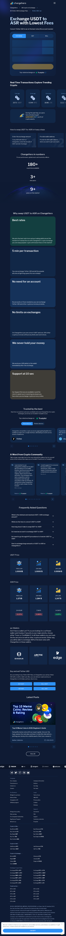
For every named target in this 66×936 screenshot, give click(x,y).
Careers (12, 788)
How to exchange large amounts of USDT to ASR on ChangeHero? (28, 544)
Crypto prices (14, 886)
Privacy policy (37, 800)
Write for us (13, 821)
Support (35, 816)
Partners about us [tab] (38, 423)
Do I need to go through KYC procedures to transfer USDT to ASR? (31, 538)
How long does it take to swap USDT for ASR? (27, 527)
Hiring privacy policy (15, 811)
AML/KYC (36, 797)
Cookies (35, 802)
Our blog (36, 786)
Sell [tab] (46, 36)
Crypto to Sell (14, 843)
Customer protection (39, 819)
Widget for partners (15, 795)
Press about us (13, 783)
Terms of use (37, 795)
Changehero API (14, 800)
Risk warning (13, 814)
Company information (39, 781)
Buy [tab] (33, 36)
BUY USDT (21, 684)
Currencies (36, 811)
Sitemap (36, 805)
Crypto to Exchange (15, 853)
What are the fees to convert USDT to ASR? (26, 522)
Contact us (12, 786)
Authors (35, 783)
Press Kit (36, 821)
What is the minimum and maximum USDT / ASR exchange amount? (30, 516)
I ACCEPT (33, 930)
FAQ (34, 814)
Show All (32, 754)
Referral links (13, 797)
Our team (36, 788)
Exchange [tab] (19, 36)
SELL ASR (44, 688)
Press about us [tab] (27, 423)
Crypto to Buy (14, 826)
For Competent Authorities (16, 816)
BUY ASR (21, 688)
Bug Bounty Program (15, 819)
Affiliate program (14, 802)
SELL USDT (44, 684)
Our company (13, 781)
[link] (37, 10)
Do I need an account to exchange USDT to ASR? (27, 532)
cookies (10, 924)
